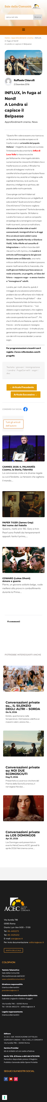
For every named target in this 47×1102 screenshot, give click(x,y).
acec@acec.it (17, 938)
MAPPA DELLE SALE (13, 950)
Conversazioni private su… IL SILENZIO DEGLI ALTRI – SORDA (23, 706)
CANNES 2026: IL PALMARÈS (18, 468)
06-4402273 (13, 931)
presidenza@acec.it (10, 990)
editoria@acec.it (36, 942)
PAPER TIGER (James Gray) (17, 524)
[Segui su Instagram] (16, 1079)
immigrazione (33, 367)
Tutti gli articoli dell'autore (13, 424)
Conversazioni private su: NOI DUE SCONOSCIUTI (23, 770)
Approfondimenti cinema (22, 38)
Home (7, 38)
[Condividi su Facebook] (25, 409)
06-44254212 (13, 934)
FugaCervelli (23, 370)
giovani (20, 367)
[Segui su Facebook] (6, 1079)
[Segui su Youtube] (11, 1079)
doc (8, 373)
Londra (11, 370)
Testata (10, 367)
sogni (35, 370)
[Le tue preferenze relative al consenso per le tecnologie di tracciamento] (4, 1097)
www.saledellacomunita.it (13, 979)
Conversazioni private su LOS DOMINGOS (23, 833)
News (35, 121)
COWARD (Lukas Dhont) (16, 579)
